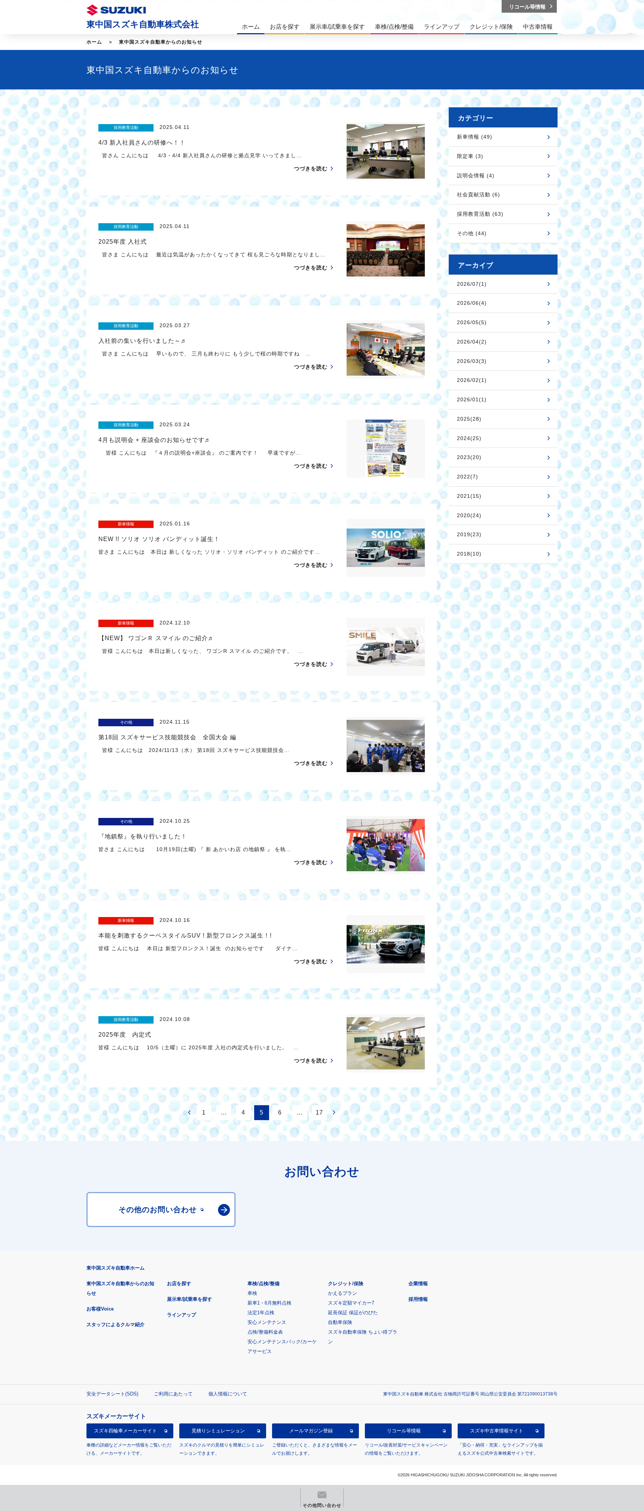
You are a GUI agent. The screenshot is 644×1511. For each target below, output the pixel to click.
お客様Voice (100, 1309)
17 (319, 1112)
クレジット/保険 (345, 1283)
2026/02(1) (472, 380)
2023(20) (469, 457)
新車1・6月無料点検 (269, 1303)
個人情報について (227, 1394)
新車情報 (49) (474, 137)
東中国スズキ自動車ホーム (115, 1268)
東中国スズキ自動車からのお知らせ (160, 42)
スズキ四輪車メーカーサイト (125, 1430)
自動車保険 (340, 1322)
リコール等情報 (404, 1430)
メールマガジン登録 (311, 1430)
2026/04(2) (472, 342)
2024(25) (469, 438)
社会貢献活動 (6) (478, 194)
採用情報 (418, 1299)
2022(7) (467, 477)
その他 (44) (472, 233)
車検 (252, 1293)
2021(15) (469, 496)
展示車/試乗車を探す (189, 1299)
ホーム (94, 42)
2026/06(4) (472, 303)
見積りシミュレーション (218, 1430)
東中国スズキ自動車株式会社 (142, 24)
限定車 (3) (470, 156)
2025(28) (469, 419)
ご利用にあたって (173, 1394)
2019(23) (469, 534)
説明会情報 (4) (476, 175)
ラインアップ (181, 1315)
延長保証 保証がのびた (353, 1312)
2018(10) (469, 554)
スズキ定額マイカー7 (351, 1303)
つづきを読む (311, 168)
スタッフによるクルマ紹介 (115, 1324)
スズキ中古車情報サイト (496, 1430)
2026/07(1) (472, 284)
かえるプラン (342, 1293)
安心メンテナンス (266, 1322)
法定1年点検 (260, 1312)
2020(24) (469, 515)
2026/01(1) (472, 399)
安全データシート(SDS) (112, 1394)
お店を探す (179, 1283)
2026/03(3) (472, 361)
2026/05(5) (472, 322)
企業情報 (418, 1283)
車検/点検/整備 (263, 1283)
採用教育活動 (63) (480, 214)
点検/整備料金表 (265, 1332)
